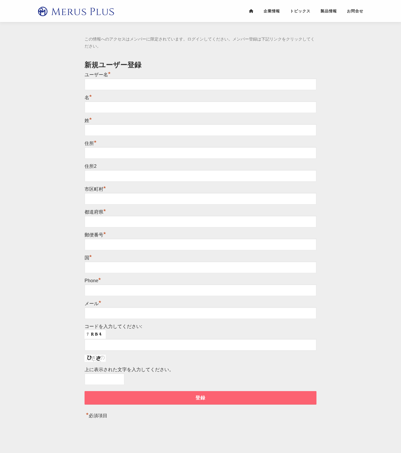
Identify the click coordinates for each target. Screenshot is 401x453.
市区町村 (95, 189)
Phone (93, 280)
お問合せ (355, 10)
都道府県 (95, 211)
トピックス (300, 10)
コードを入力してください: (113, 326)
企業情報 (272, 10)
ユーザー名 (98, 74)
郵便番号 (95, 234)
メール (93, 303)
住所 (91, 143)
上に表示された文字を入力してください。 (129, 369)
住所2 (91, 166)
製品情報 (329, 10)
